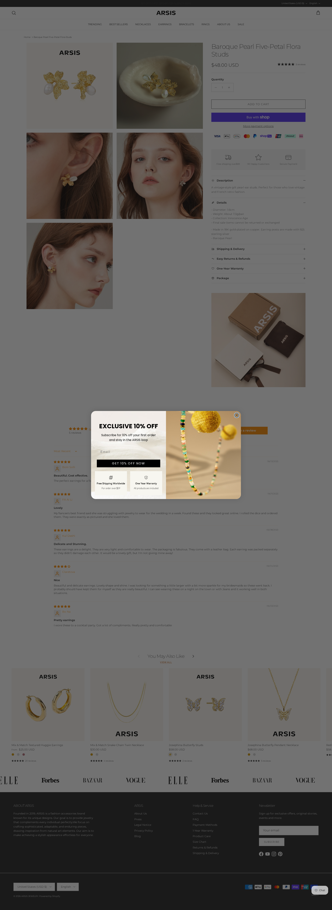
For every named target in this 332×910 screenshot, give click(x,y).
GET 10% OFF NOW (128, 463)
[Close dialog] (236, 415)
